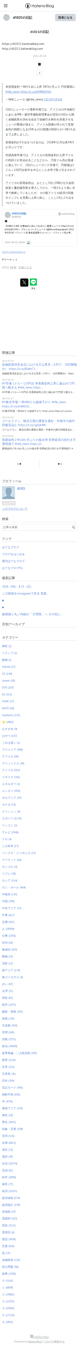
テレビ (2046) (10, 832)
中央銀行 (69, 109)
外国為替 (11, 155)
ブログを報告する (54, 1341)
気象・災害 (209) (12, 1129)
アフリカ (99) (10, 756)
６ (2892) (7, 1322)
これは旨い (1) (11, 743)
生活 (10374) (9, 1163)
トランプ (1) (9, 653)
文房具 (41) (9, 1074)
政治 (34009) (9, 1046)
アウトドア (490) (12, 749)
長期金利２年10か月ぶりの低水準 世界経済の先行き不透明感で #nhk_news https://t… (39, 442)
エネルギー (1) (11, 784)
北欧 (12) (7, 963)
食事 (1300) (9, 1273)
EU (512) (7, 694)
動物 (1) (7, 660)
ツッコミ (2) (9, 825)
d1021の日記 (22, 17)
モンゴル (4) (9, 867)
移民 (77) (7, 1184)
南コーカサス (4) (12, 977)
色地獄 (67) (9, 1211)
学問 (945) (8, 1032)
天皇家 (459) (9, 1025)
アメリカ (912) (11, 770)
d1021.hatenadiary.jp (14, 252)
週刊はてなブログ (13, 561)
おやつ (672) (9, 736)
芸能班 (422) (9, 1218)
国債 (45, 129)
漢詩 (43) (7, 1156)
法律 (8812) (9, 1143)
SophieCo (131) (11, 715)
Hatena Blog (35, 1341)
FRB (19, 114)
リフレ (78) (9, 873)
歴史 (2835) (9, 1122)
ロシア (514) (9, 880)
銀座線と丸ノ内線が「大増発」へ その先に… (32, 614)
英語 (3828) (9, 1239)
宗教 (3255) (9, 1039)
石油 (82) (7, 1170)
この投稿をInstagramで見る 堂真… (25, 593)
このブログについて (15, 508)
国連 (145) (8, 1018)
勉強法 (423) (9, 949)
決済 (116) (8, 1136)
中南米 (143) (9, 894)
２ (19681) (8, 1294)
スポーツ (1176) (11, 818)
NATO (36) (8, 708)
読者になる (65, 17)
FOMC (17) (8, 701)
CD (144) (7, 674)
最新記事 (8, 578)
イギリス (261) (11, 777)
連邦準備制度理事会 (37, 114)
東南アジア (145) (12, 1108)
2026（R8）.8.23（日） (17, 586)
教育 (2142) (9, 1060)
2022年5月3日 (53, 99)
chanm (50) (8, 680)
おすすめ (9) (9, 729)
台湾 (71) (7, 991)
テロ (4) (7, 839)
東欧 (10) (7, 1115)
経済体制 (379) (11, 1198)
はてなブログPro (12, 568)
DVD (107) (8, 687)
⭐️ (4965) (8, 722)
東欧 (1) (7, 646)
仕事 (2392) (9, 936)
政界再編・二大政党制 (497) (19, 1053)
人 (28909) (8, 929)
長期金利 (14, 86)
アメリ (54, 109)
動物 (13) (7, 956)
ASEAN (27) (8, 667)
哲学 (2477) (9, 1005)
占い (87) (7, 984)
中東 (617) (8, 915)
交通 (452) (8, 922)
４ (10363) (8, 1308)
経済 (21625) (9, 1191)
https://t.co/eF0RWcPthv (35, 92)
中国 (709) (8, 901)
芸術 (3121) (9, 1225)
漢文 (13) (7, 1149)
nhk (32, 99)
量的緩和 (19, 188)
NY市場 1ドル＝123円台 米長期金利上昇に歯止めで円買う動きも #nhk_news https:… (38, 385)
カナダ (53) (9, 804)
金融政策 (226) (11, 1260)
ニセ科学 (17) (10, 846)
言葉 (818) (8, 1246)
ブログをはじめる (13, 554)
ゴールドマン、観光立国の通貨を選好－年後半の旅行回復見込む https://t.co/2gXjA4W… (38, 423)
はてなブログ (10, 547)
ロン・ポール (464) (14, 887)
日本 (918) (8, 1080)
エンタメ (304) (11, 791)
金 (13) (6, 1253)
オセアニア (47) (11, 798)
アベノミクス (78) (13, 763)
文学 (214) (8, 1067)
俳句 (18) (7, 942)
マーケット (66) (11, 860)
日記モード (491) (12, 1087)
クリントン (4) (11, 811)
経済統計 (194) (11, 1205)
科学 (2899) (9, 1177)
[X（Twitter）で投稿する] (24, 282)
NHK (11, 99)
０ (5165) (7, 1280)
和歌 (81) (7, 998)
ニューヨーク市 (42, 165)
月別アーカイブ (13, 624)
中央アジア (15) (11, 908)
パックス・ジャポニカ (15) (19, 853)
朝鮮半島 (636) (11, 1094)
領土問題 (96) (10, 1267)
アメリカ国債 (45, 124)
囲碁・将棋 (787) (12, 1011)
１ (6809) (7, 1287)
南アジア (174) (11, 970)
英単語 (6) (8, 1232)
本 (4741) (7, 1101)
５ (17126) (8, 1315)
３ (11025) (8, 1301)
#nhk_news (12, 92)
